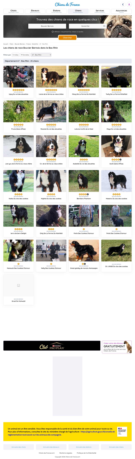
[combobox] (47, 26)
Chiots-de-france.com (47, 453)
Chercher (67, 37)
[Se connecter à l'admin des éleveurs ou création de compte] (129, 4)
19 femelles (25, 55)
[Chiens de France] (67, 4)
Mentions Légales (65, 453)
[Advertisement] (67, 324)
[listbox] (104, 26)
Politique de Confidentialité (86, 453)
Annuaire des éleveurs (51, 447)
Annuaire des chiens (116, 447)
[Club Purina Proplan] (51, 346)
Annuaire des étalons (83, 447)
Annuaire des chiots (19, 447)
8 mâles (15, 55)
